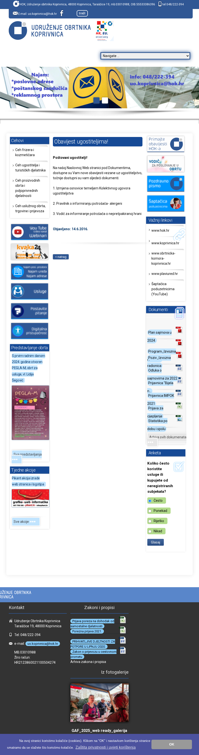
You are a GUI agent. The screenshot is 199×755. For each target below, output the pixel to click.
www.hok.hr (160, 230)
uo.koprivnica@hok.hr (42, 14)
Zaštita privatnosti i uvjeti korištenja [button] (105, 747)
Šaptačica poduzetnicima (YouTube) (162, 289)
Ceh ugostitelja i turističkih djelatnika (30, 167)
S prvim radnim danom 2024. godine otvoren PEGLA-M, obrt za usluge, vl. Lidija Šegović (28, 368)
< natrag (60, 257)
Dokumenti (158, 309)
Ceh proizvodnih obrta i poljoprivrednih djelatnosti (27, 188)
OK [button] (171, 744)
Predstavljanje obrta (29, 347)
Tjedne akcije (23, 470)
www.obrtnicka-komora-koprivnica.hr (163, 258)
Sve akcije (22, 522)
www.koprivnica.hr (165, 243)
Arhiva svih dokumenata (167, 437)
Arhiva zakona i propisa (88, 662)
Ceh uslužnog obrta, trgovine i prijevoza (30, 208)
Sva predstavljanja (28, 454)
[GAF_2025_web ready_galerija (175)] (99, 705)
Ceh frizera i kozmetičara (25, 152)
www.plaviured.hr (164, 274)
